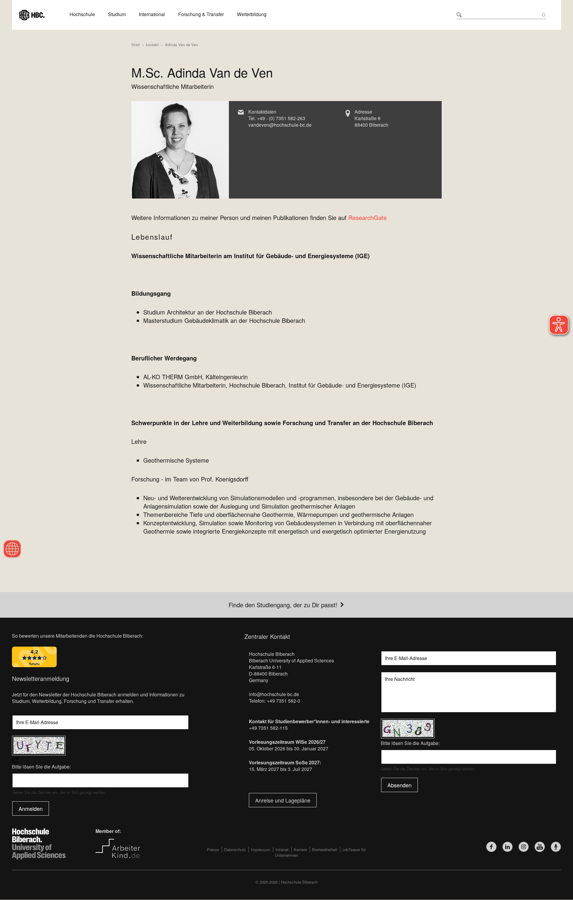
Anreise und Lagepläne (282, 800)
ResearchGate (367, 217)
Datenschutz (235, 849)
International (152, 14)
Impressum (260, 849)
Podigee (556, 847)
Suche (459, 14)
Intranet (282, 849)
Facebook (491, 847)
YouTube (540, 847)
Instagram (523, 847)
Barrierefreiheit (324, 849)
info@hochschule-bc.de (274, 694)
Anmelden (31, 808)
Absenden (399, 785)
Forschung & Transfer (201, 14)
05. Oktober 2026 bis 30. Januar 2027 (288, 748)
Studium (117, 14)
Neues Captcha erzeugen (100, 760)
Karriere (300, 849)
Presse (213, 849)
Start (135, 44)
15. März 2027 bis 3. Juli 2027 (280, 769)
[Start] (31, 14)
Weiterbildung (252, 14)
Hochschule (82, 14)
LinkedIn (507, 847)
